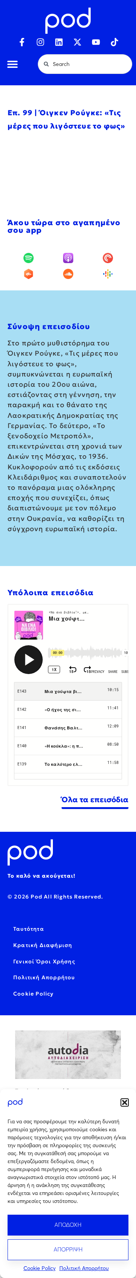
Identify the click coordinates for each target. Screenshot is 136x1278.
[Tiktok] (114, 42)
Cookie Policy (39, 1268)
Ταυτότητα (28, 928)
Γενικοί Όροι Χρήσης (44, 961)
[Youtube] (96, 42)
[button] (124, 1102)
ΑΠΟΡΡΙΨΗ (68, 1249)
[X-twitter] (77, 42)
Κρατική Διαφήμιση (42, 945)
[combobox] (85, 64)
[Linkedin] (59, 42)
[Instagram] (40, 42)
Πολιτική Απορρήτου (84, 1268)
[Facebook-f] (22, 42)
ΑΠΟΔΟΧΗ (68, 1224)
